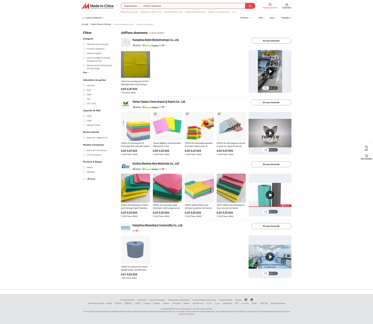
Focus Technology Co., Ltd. (185, 309)
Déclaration (142, 300)
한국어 (209, 303)
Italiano (187, 303)
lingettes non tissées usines (218, 12)
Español (156, 303)
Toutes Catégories (94, 17)
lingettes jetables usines (173, 12)
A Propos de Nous (127, 300)
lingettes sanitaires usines (195, 12)
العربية (217, 303)
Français (147, 303)
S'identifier (286, 7)
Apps (272, 17)
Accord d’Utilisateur (157, 300)
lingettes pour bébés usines (151, 12)
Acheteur (244, 17)
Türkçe (254, 303)
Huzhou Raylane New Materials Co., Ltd (155, 163)
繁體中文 (128, 303)
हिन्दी (236, 303)
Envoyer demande (271, 41)
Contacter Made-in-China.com (204, 300)
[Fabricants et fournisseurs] (97, 6)
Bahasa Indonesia (278, 303)
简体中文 (118, 303)
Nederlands (227, 303)
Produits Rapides (225, 300)
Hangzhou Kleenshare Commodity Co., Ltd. (157, 225)
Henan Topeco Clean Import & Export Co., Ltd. (159, 101)
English (109, 303)
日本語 (137, 303)
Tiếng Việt (264, 303)
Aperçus (238, 300)
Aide (260, 17)
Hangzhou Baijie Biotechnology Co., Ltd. (155, 39)
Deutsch (166, 303)
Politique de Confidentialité (178, 300)
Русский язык (198, 303)
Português (176, 303)
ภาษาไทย (245, 303)
